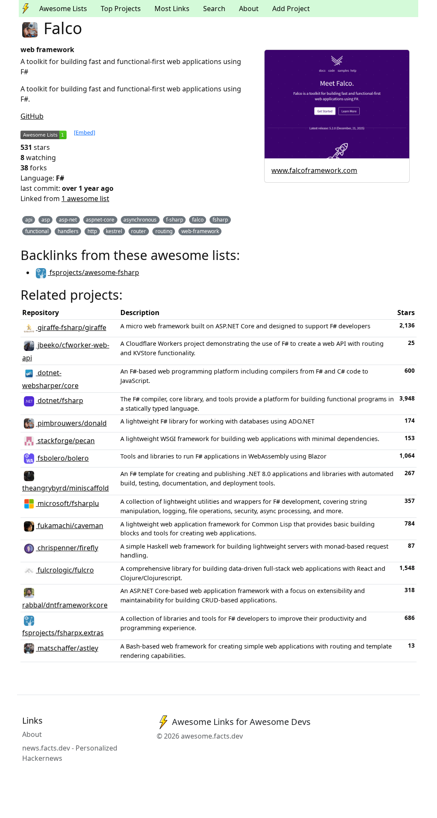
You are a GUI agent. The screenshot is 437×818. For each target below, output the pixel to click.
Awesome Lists (63, 8)
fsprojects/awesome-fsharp (93, 272)
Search (214, 8)
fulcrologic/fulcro (65, 570)
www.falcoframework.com (314, 170)
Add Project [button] (291, 8)
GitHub (32, 116)
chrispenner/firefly (67, 547)
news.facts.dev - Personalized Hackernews (69, 753)
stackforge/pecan (65, 440)
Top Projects (121, 8)
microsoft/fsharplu (67, 503)
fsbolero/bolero (62, 458)
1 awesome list (85, 198)
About (249, 8)
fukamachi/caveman (69, 525)
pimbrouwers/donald (71, 423)
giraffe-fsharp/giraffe (71, 327)
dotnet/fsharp (59, 400)
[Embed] (84, 132)
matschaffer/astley (67, 648)
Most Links (171, 8)
